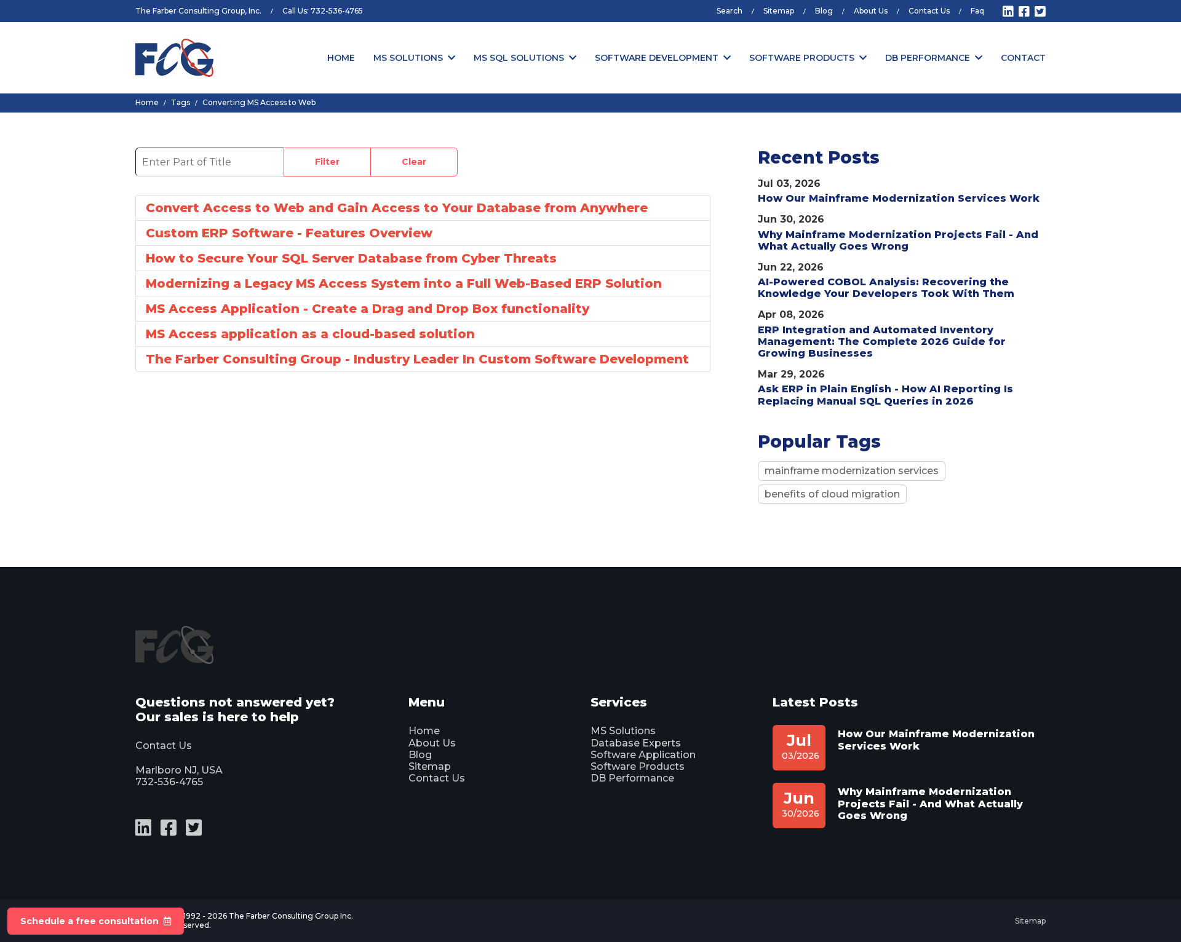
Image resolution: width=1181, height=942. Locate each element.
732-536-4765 (337, 10)
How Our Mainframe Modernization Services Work (899, 198)
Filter (327, 161)
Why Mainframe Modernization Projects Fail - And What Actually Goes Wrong (898, 240)
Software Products (801, 57)
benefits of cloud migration (832, 494)
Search (729, 10)
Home (341, 57)
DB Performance (927, 57)
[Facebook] (1024, 12)
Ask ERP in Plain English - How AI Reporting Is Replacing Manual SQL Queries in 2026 (885, 394)
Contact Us (929, 10)
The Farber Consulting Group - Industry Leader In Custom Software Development (417, 359)
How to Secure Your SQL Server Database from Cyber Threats (351, 258)
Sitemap (778, 10)
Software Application (643, 755)
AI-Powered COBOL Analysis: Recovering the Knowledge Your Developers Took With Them (886, 287)
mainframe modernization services (852, 471)
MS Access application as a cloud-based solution (310, 334)
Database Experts (635, 743)
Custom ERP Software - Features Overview (289, 233)
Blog (824, 10)
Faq (977, 10)
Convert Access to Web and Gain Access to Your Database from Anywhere (397, 207)
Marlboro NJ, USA (179, 770)
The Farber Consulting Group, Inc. (198, 10)
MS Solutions (408, 57)
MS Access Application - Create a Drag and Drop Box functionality (367, 308)
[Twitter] (1040, 12)
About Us (871, 10)
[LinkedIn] (1008, 12)
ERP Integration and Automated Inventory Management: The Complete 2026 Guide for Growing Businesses (882, 341)
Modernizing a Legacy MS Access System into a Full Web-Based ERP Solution (404, 283)
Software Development (656, 57)
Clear (414, 161)
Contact (1023, 57)
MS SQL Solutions (519, 57)
